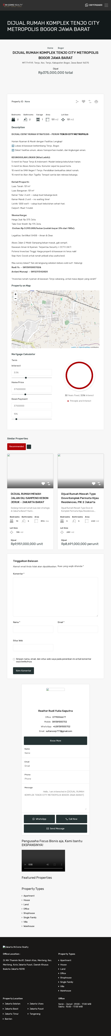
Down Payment (20, 399)
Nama (16, 622)
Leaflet (73, 347)
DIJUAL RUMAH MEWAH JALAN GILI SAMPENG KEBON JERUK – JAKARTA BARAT (29, 498)
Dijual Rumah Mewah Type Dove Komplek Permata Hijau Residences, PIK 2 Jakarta (80, 498)
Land (26, 904)
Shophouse (29, 913)
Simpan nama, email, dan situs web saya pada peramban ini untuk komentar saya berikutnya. (53, 660)
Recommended (16, 446)
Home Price (18, 382)
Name (27, 749)
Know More (55, 740)
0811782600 (95, 5)
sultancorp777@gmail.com (59, 731)
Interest (16, 365)
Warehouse (29, 926)
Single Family (30, 917)
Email (61, 622)
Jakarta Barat (11, 1009)
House (27, 900)
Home (50, 48)
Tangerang (35, 1014)
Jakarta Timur (11, 1014)
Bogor (61, 48)
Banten (8, 1019)
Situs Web (18, 640)
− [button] (15, 298)
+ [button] (15, 294)
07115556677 (59, 717)
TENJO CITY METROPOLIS (74, 134)
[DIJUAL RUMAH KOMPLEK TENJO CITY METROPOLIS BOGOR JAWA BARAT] (56, 315)
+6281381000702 (61, 726)
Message (29, 787)
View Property (30, 481)
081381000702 (59, 721)
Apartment (29, 896)
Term (14, 360)
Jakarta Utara (36, 1004)
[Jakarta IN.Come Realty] (13, 7)
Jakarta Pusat (37, 1009)
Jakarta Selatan (12, 1004)
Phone (27, 775)
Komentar (18, 573)
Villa (25, 922)
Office (26, 909)
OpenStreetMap (84, 347)
